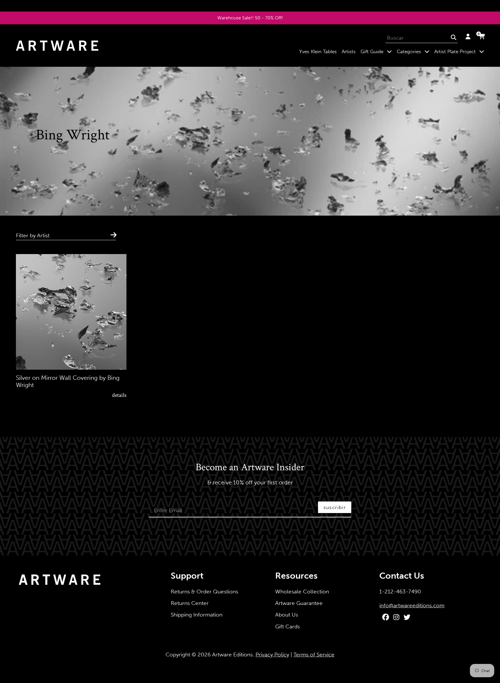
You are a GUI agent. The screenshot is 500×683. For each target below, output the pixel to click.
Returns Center (190, 603)
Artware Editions (232, 654)
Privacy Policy (272, 654)
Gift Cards (287, 626)
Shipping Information (197, 614)
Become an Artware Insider (250, 468)
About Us (286, 614)
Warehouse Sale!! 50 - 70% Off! (250, 18)
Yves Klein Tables (318, 51)
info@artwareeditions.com (411, 605)
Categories (414, 51)
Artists (349, 51)
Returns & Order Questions (204, 591)
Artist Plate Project (460, 51)
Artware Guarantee (299, 603)
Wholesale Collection (302, 591)
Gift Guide (377, 51)
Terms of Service (313, 654)
